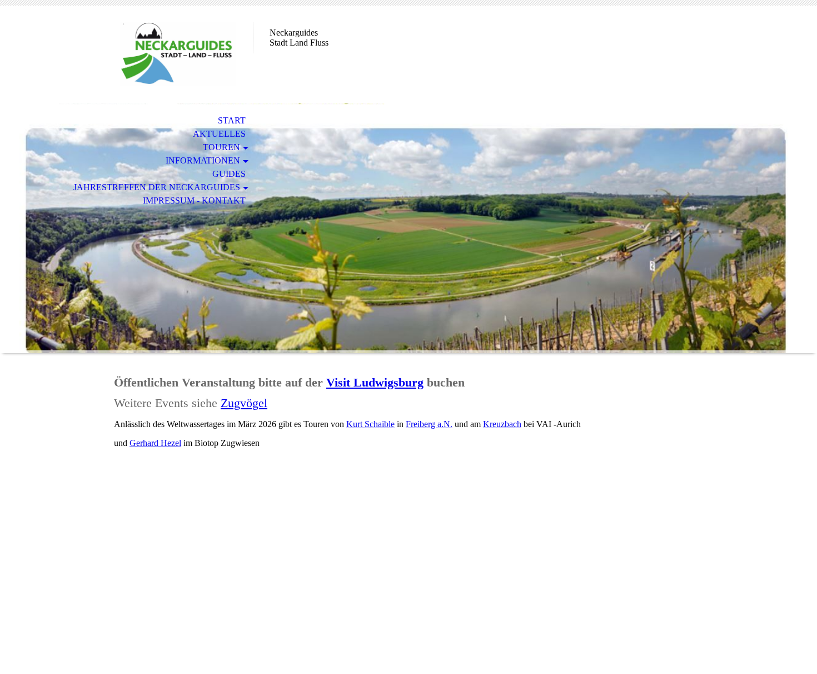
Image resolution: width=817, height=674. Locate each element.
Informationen (203, 160)
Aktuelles (219, 133)
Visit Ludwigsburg (375, 382)
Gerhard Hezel (155, 443)
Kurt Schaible (370, 424)
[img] (178, 54)
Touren (221, 147)
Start (232, 120)
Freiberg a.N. (429, 424)
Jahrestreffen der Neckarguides (156, 187)
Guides (229, 174)
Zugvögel (244, 403)
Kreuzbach (502, 424)
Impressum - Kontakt (194, 200)
